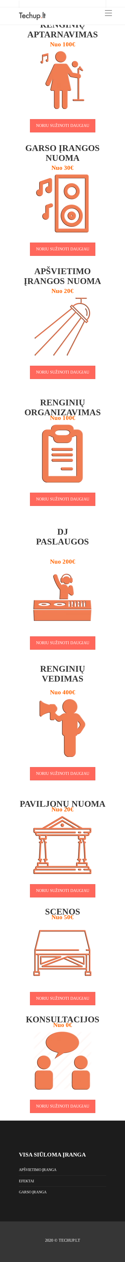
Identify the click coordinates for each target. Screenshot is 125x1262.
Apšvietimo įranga (37, 1170)
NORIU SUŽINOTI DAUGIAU (62, 125)
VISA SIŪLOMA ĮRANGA (52, 1154)
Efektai (26, 1181)
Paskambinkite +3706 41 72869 (52, 3)
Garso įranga (33, 1192)
